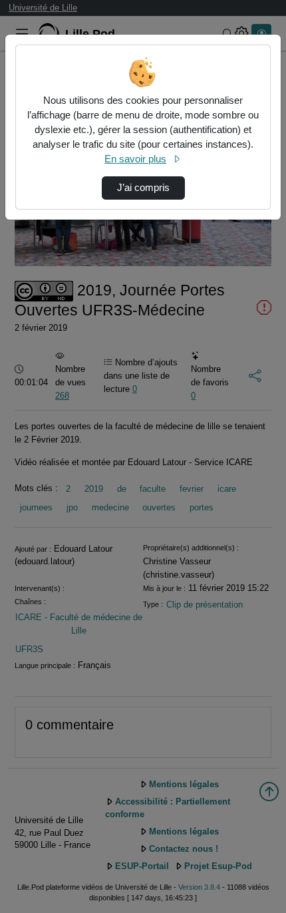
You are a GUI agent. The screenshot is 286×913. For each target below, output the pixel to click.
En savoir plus (135, 159)
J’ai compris (143, 187)
